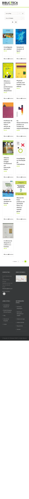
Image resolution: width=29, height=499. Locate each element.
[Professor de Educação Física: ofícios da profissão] (8, 110)
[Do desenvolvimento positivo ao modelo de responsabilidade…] (21, 110)
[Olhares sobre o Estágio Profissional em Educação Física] (8, 147)
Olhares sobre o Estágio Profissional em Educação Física (8, 163)
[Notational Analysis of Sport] (21, 37)
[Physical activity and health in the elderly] (21, 70)
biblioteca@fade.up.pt (7, 288)
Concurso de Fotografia (6, 319)
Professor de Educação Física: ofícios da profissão (8, 124)
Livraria (5, 324)
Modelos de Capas (21, 319)
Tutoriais (18, 329)
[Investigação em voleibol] (8, 37)
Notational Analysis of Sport (20, 49)
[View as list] (15, 22)
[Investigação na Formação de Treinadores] (21, 148)
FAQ (4, 315)
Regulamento (20, 326)
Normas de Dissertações (19, 307)
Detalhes (10, 58)
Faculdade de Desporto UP (6, 305)
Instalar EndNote (20, 322)
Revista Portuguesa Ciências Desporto (7, 311)
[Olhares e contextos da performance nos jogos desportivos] (8, 70)
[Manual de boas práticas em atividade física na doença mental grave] (21, 188)
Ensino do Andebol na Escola (7, 201)
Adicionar (6, 58)
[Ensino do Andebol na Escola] (8, 189)
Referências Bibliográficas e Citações (20, 313)
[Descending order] (22, 13)
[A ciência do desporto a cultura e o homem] (8, 230)
